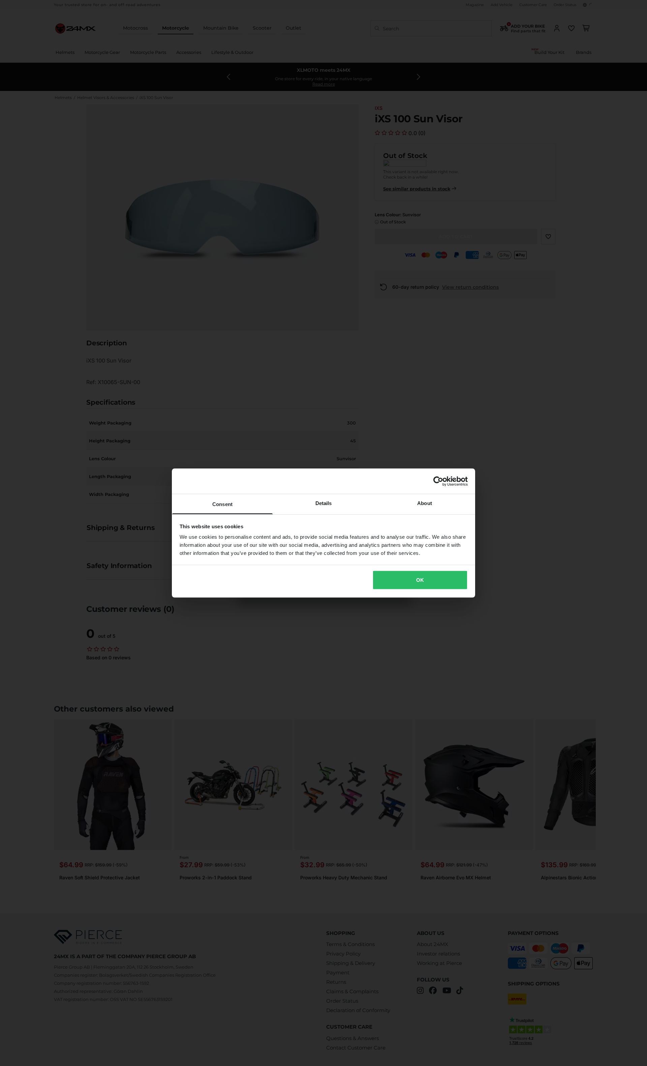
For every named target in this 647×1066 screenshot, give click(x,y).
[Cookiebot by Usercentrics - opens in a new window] (438, 481)
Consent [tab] (222, 504)
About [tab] (424, 503)
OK (420, 580)
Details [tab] (323, 503)
